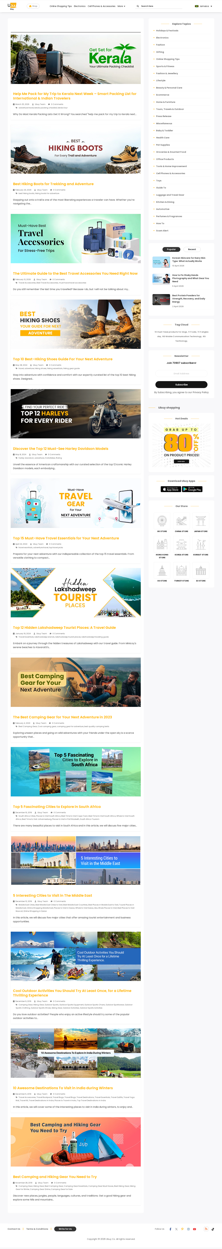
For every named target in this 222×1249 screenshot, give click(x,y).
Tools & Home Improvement (171, 166)
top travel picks (56, 547)
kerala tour (63, 107)
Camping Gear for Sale (61, 1189)
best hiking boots (26, 193)
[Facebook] (170, 1228)
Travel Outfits (117, 1097)
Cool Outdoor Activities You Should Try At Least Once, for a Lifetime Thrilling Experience (72, 993)
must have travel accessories (72, 282)
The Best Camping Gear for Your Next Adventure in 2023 (62, 717)
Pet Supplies (163, 144)
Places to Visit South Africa (48, 816)
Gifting (160, 52)
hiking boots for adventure (47, 193)
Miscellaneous (164, 123)
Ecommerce (162, 94)
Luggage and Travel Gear (170, 194)
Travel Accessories (27, 282)
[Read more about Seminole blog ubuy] (12, 6)
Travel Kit (24, 1100)
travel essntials (25, 547)
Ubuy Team (40, 104)
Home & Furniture (165, 102)
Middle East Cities (27, 904)
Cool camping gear (47, 726)
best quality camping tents (96, 726)
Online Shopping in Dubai (35, 911)
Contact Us (14, 1228)
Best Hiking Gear (121, 1186)
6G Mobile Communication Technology (182, 336)
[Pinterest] (182, 1228)
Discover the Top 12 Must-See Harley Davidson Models (60, 448)
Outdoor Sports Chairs (94, 1004)
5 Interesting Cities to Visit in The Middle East (52, 895)
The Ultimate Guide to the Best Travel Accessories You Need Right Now (75, 273)
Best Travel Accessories (47, 282)
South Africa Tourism (89, 819)
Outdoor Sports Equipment (71, 1004)
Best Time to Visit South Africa (102, 816)
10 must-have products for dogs (171, 331)
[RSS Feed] (206, 1229)
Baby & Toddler (164, 130)
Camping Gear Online (40, 1189)
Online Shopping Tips (61, 6)
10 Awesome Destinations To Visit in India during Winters (63, 1088)
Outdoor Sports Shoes (41, 1008)
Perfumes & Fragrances (169, 216)
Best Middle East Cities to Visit (49, 904)
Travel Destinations (85, 1097)
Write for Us (65, 1228)
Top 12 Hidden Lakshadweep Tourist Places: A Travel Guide (64, 627)
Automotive (162, 209)
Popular (171, 249)
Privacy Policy (201, 392)
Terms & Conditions (37, 1228)
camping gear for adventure (70, 726)
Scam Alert (162, 230)
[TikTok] (212, 1228)
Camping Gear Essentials (76, 1186)
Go (138, 6)
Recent (192, 249)
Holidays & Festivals (167, 30)
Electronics (79, 6)
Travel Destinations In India (41, 1100)
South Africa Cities (27, 816)
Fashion (160, 44)
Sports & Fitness (165, 66)
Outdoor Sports (52, 1004)
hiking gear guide (71, 368)
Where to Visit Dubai (84, 908)
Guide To (161, 187)
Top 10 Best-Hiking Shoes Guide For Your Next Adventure (63, 359)
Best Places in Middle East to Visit (103, 904)
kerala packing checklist (45, 107)
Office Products (165, 159)
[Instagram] (188, 1228)
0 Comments (57, 104)
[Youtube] (194, 1228)
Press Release (163, 116)
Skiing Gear (57, 1008)
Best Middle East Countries (75, 904)
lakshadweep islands (45, 637)
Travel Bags (58, 1097)
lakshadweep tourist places (68, 637)
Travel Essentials (26, 637)
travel (21, 368)
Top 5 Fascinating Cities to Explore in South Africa (57, 806)
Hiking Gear (38, 1004)
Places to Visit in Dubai (64, 908)
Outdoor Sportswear (115, 1004)
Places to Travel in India (65, 1100)
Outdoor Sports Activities (91, 1008)
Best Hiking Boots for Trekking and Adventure (53, 184)
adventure (29, 368)
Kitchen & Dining (165, 202)
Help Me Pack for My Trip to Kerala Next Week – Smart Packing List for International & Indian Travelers (75, 96)
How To (160, 223)
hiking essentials (55, 368)
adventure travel (26, 107)
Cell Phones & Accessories (101, 6)
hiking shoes (40, 368)
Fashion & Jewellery (167, 73)
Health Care (162, 137)
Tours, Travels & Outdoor (170, 109)
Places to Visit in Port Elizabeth (65, 819)
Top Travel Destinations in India (91, 1100)
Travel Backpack (44, 1097)
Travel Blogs (70, 1097)
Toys (158, 180)
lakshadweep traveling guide (95, 637)
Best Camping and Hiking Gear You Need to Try (55, 1177)
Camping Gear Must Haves (100, 1186)
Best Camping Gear (28, 726)
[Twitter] (176, 1228)
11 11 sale (192, 331)
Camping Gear (26, 1004)
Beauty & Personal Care (169, 87)
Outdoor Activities (71, 1008)
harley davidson (26, 458)
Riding (59, 458)
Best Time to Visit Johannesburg (36, 819)
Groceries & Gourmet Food (171, 151)
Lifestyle (161, 80)
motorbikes (50, 458)
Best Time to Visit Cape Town (74, 816)
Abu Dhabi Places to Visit (105, 908)
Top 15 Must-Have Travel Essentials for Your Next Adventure (66, 538)
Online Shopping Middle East (40, 908)
